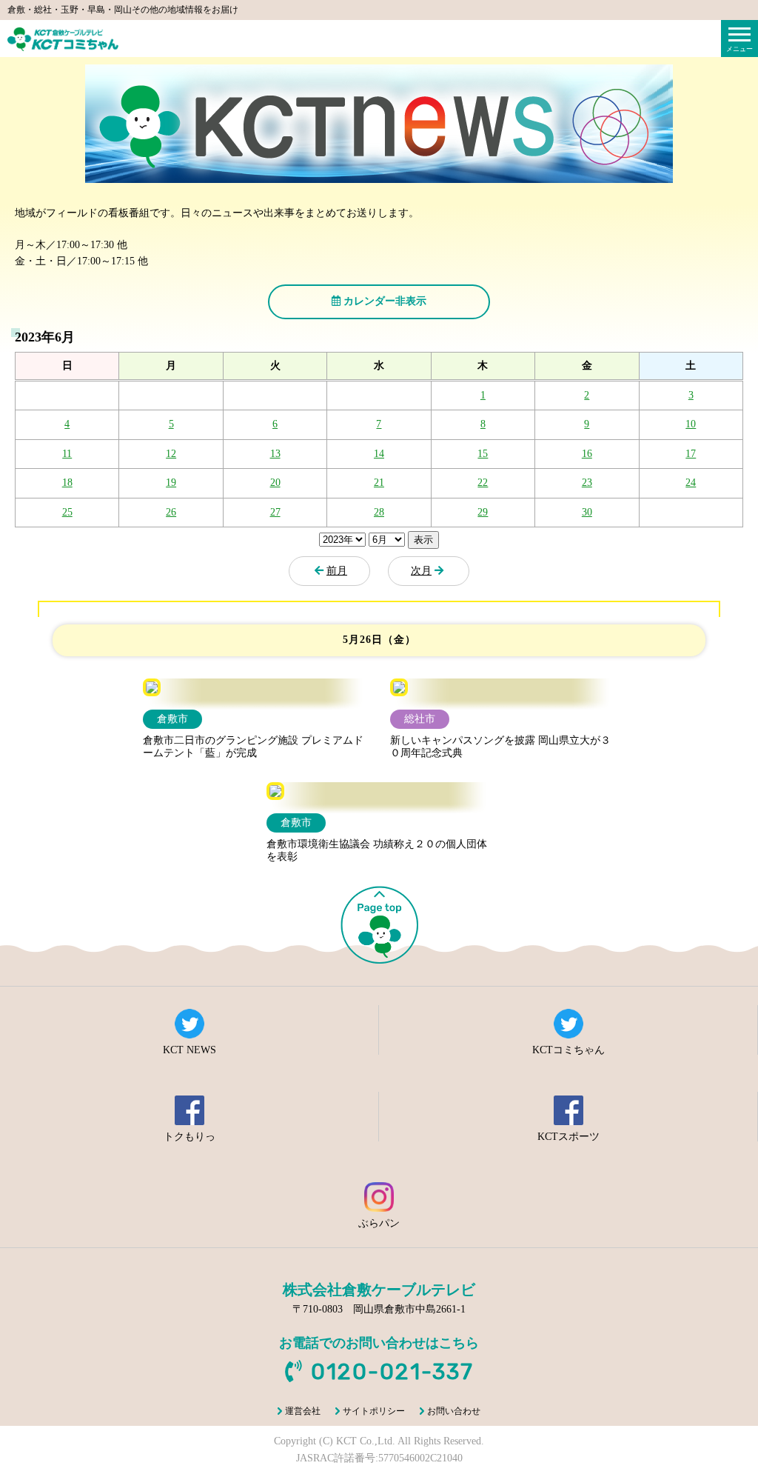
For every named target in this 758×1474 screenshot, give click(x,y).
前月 (336, 570)
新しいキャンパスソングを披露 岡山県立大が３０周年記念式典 (500, 746)
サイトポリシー (374, 1411)
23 (587, 482)
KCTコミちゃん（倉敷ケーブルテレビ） (62, 39)
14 (379, 453)
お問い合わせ (453, 1411)
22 (482, 482)
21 (379, 482)
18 (67, 482)
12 (171, 453)
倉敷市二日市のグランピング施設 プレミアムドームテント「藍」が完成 (253, 746)
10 (690, 424)
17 (690, 453)
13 (275, 453)
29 (482, 512)
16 (587, 453)
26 (171, 512)
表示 (423, 539)
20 (275, 482)
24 (690, 482)
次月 (421, 570)
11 (67, 453)
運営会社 (303, 1411)
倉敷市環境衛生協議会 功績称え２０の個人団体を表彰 (376, 850)
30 (587, 512)
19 (171, 482)
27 (275, 512)
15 (482, 453)
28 (379, 512)
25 (67, 512)
